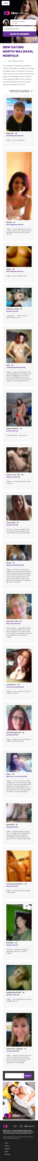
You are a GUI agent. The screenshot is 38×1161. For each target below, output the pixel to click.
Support (7, 1149)
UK (5, 61)
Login (5, 3)
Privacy (7, 1146)
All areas (7, 1154)
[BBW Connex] (16, 17)
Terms (6, 1143)
